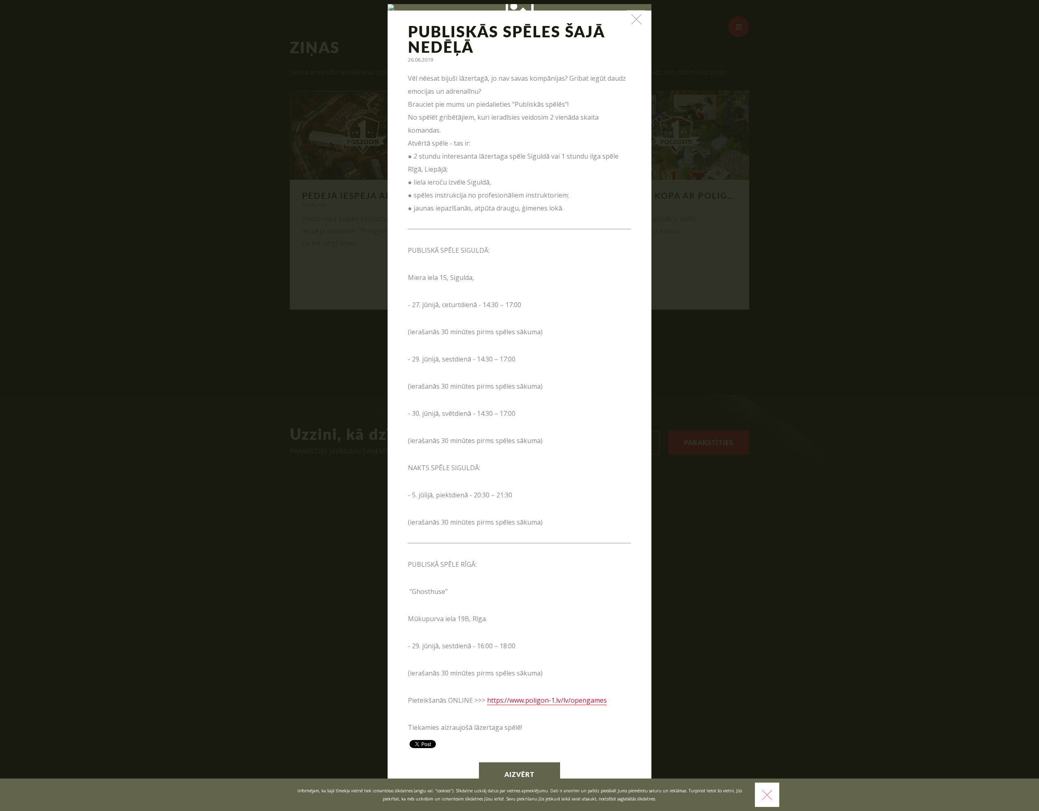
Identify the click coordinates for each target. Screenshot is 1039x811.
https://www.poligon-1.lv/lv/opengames (547, 700)
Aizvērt (519, 775)
